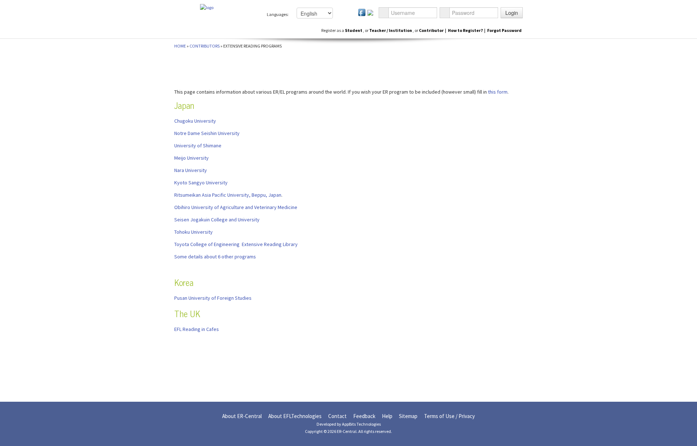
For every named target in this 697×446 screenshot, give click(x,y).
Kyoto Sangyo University (201, 182)
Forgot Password (504, 30)
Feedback (364, 416)
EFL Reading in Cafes (196, 329)
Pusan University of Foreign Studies (213, 298)
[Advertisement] (55, 162)
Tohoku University (193, 232)
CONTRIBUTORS (204, 46)
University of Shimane (197, 145)
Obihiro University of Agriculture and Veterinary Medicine (235, 207)
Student (354, 30)
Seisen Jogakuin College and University (217, 219)
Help (387, 416)
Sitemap (408, 416)
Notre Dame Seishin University (207, 133)
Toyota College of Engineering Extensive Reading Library (236, 244)
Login (511, 12)
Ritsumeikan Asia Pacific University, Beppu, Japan (227, 195)
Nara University (190, 170)
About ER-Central (242, 416)
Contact (337, 416)
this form (498, 92)
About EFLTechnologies (295, 416)
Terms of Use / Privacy (449, 416)
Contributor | (432, 30)
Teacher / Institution (391, 30)
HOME (180, 46)
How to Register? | (467, 30)
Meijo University (191, 158)
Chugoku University (195, 121)
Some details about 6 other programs (215, 256)
